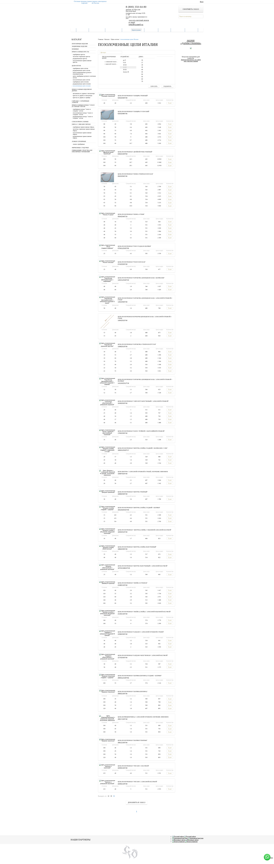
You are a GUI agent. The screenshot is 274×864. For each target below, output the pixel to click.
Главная (100, 39)
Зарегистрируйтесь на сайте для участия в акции (191, 60)
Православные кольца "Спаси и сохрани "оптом (83, 105)
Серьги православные (80, 121)
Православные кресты (80, 52)
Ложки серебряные (79, 141)
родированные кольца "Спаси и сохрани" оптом (83, 117)
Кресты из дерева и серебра (81, 97)
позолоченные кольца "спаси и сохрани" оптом (83, 113)
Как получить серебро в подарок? (191, 66)
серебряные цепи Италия (81, 82)
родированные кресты (80, 58)
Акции (142, 854)
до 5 (124, 60)
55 (142, 76)
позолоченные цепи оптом (81, 80)
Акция (190, 40)
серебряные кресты (79, 54)
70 (142, 81)
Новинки (75, 49)
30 (111, 796)
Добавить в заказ (136, 802)
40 (142, 69)
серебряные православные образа (83, 127)
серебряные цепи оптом (80, 68)
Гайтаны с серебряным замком (80, 101)
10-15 (125, 65)
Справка (164, 30)
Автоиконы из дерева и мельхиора (84, 93)
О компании (97, 30)
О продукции (113, 30)
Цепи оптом (76, 65)
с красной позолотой (111, 64)
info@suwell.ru (136, 24)
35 (142, 67)
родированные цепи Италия (82, 84)
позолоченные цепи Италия (81, 86)
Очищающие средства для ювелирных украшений (82, 151)
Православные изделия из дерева (82, 90)
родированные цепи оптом (81, 70)
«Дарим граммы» (190, 43)
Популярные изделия (80, 43)
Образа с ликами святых (81, 124)
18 (142, 65)
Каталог (82, 30)
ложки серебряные (79, 144)
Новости (191, 30)
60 (142, 79)
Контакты (177, 30)
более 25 (126, 72)
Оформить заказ (191, 9)
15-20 (125, 67)
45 (142, 72)
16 (142, 60)
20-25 (125, 69)
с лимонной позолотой (111, 61)
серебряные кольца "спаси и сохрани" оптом (82, 110)
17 (142, 62)
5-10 (124, 62)
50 (142, 74)
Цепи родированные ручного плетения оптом (82, 73)
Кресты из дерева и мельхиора (82, 95)
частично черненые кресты (81, 56)
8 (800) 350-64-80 (136, 6)
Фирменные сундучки (80, 147)
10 (108, 796)
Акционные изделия (79, 46)
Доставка (151, 30)
